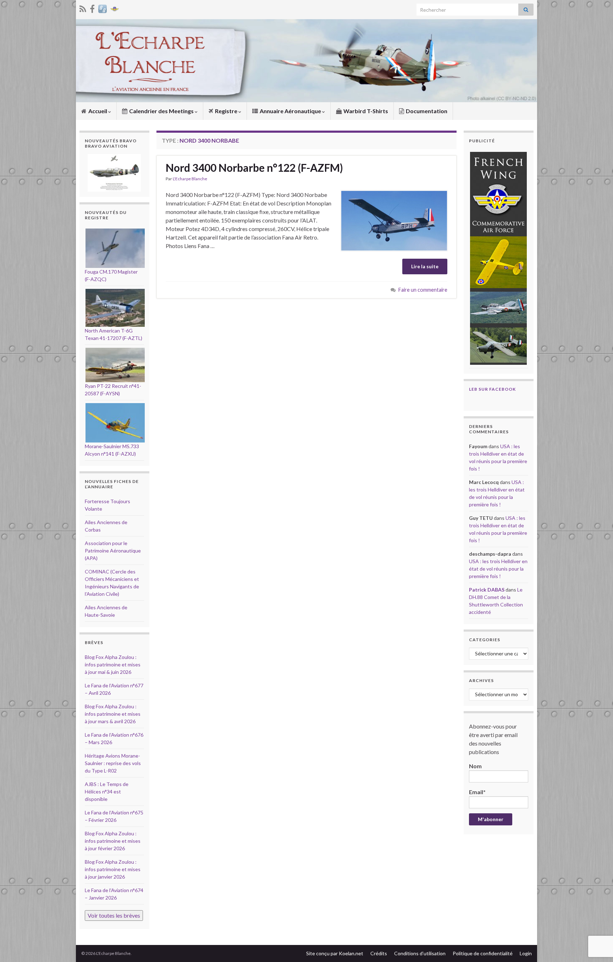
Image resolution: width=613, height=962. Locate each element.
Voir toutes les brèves (114, 915)
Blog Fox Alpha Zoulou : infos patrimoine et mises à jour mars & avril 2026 (112, 713)
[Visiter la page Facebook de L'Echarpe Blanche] (92, 7)
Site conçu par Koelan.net (334, 953)
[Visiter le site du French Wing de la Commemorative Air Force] (114, 7)
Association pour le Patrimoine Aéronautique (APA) (113, 550)
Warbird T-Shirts (365, 111)
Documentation (426, 111)
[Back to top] (597, 920)
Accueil (97, 111)
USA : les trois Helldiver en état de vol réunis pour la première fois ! (498, 568)
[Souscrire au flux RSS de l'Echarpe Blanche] (82, 7)
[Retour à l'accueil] (306, 60)
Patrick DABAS (486, 590)
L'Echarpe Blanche (190, 178)
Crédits (378, 953)
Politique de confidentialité (483, 953)
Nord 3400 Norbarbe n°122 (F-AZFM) (254, 167)
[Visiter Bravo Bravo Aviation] (102, 7)
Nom (475, 766)
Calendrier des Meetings (161, 111)
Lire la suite (424, 266)
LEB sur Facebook (492, 389)
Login (526, 953)
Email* (477, 791)
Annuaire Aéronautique (290, 111)
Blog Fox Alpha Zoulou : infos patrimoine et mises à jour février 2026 (112, 840)
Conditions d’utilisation (420, 953)
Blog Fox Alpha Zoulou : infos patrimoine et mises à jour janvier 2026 (112, 869)
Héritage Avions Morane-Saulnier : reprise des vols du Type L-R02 (113, 763)
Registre (226, 111)
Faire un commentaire (422, 290)
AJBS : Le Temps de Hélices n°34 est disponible (106, 791)
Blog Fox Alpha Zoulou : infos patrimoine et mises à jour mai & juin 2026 (112, 664)
